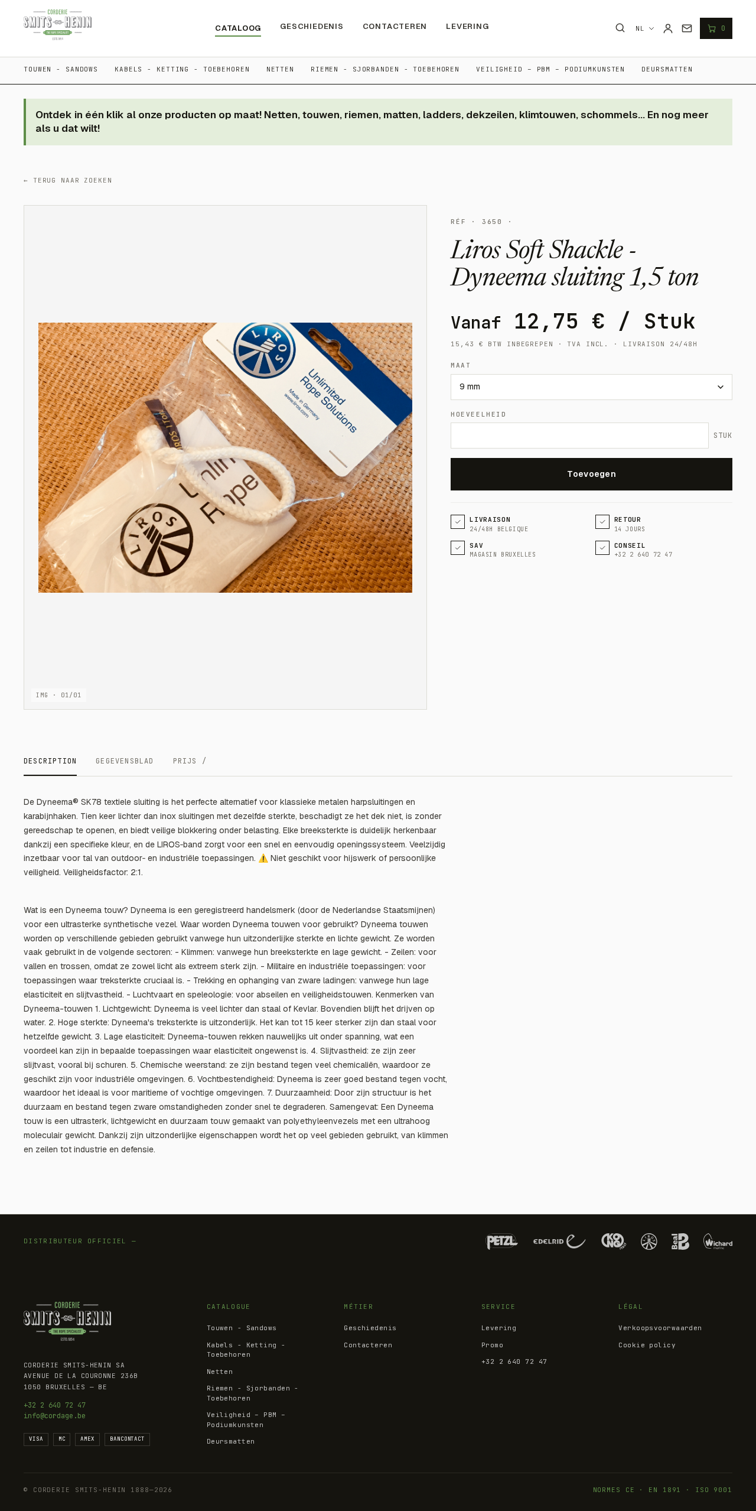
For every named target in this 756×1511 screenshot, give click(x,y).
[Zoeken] (620, 28)
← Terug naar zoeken (68, 180)
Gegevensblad (125, 761)
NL (640, 28)
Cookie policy (647, 1345)
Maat (461, 365)
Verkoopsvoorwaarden (660, 1328)
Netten (280, 69)
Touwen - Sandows (61, 69)
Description (50, 761)
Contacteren (395, 26)
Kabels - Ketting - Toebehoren (182, 69)
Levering (467, 26)
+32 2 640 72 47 (55, 1405)
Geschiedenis (311, 26)
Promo (492, 1345)
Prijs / (190, 761)
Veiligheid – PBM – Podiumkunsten (550, 69)
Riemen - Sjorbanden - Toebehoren (385, 69)
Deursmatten (667, 69)
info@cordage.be (55, 1416)
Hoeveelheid (478, 414)
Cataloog (238, 28)
